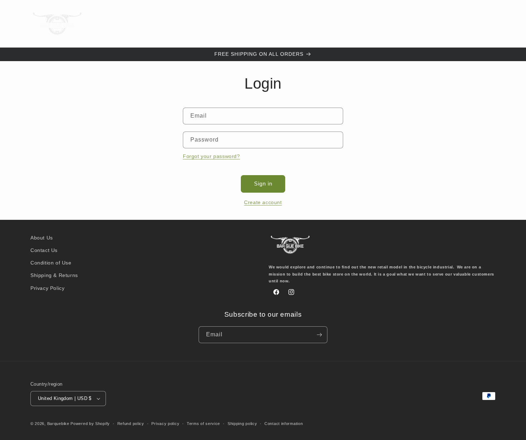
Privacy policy (165, 423)
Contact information (283, 423)
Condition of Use (51, 263)
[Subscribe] (319, 334)
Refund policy (130, 423)
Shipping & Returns (54, 275)
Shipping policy (242, 423)
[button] (162, 23)
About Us (41, 238)
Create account (263, 202)
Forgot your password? (211, 156)
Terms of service (203, 423)
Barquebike (58, 423)
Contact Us (44, 250)
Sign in (263, 184)
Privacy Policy (47, 288)
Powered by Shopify (90, 423)
